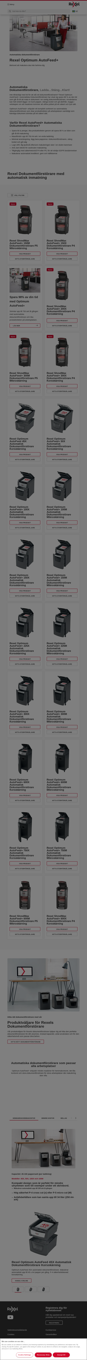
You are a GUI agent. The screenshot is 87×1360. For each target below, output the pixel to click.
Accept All (61, 1355)
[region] (43, 1349)
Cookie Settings (24, 1355)
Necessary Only (43, 1355)
